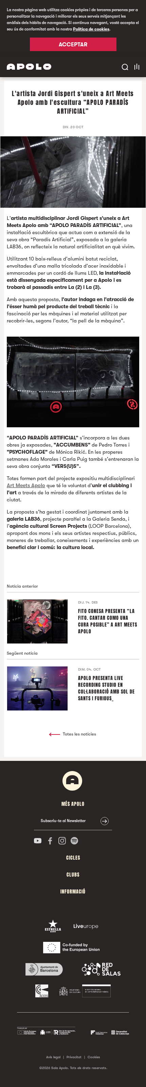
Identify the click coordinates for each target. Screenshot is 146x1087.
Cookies (94, 1057)
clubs (73, 874)
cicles (73, 857)
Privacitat (74, 1057)
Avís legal (53, 1057)
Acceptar (73, 45)
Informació (73, 891)
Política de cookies (91, 29)
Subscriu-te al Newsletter (63, 820)
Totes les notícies (79, 734)
